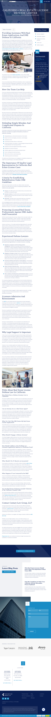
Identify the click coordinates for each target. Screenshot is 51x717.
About (17, 1)
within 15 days (29, 463)
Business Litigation (40, 34)
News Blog (26, 1)
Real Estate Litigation (41, 36)
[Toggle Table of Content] (13, 30)
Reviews (29, 1)
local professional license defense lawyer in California (12, 48)
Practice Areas (21, 1)
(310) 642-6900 (7, 680)
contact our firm (10, 508)
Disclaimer (24, 697)
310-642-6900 (47, 1)
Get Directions (17, 680)
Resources (34, 1)
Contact (37, 1)
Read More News (9, 571)
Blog (32, 693)
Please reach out (5, 536)
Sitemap (32, 697)
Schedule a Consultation (25, 551)
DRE (5, 301)
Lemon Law (39, 42)
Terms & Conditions (26, 695)
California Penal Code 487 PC (10, 495)
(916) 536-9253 (18, 677)
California (18, 302)
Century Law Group (16, 74)
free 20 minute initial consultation (24, 206)
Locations (42, 693)
